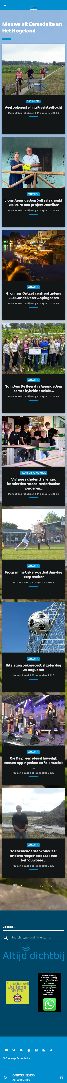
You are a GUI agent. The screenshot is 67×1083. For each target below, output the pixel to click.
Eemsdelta (33, 194)
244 (42, 886)
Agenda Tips (33, 101)
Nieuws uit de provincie (33, 473)
